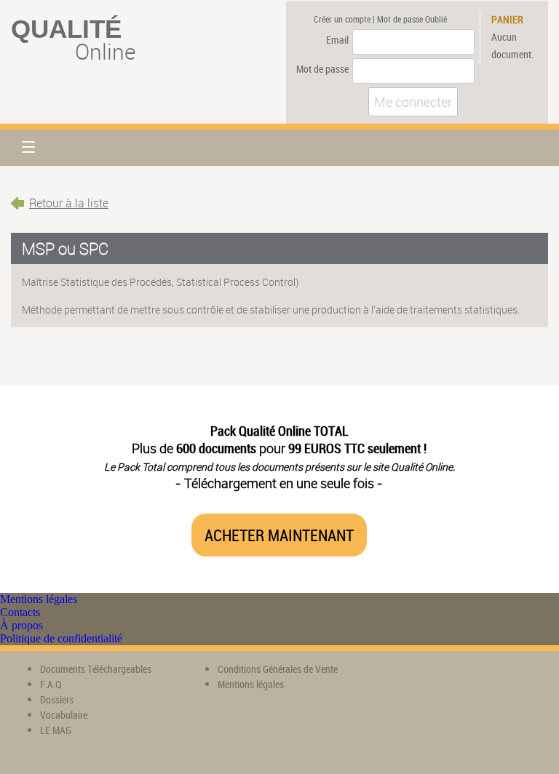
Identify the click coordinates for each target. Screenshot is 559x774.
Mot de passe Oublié (412, 19)
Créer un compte (342, 19)
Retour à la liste (68, 203)
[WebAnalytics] (394, 680)
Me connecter (413, 102)
